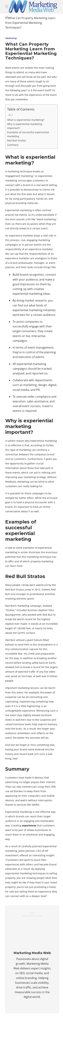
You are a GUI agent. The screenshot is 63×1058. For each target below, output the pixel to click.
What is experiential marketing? (25, 119)
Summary (12, 144)
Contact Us (17, 1050)
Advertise (45, 1043)
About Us (15, 1043)
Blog (30, 1043)
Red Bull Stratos (16, 140)
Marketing (10, 38)
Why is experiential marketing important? (24, 126)
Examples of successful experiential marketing (28, 134)
